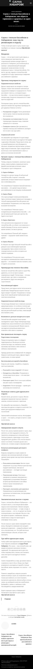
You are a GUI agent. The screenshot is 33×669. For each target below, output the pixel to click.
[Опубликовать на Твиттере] (15, 609)
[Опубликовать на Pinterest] (21, 609)
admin (23, 26)
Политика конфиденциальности (9, 665)
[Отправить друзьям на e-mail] (18, 609)
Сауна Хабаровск (16, 11)
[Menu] (31, 3)
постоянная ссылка (19, 617)
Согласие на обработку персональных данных (13, 667)
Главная (7, 599)
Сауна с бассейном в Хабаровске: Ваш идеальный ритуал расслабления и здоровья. (25, 640)
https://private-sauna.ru (8, 424)
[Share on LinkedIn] (24, 609)
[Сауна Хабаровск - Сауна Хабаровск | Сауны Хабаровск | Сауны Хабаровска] (16, 3)
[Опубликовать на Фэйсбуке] (11, 609)
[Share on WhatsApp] (8, 609)
